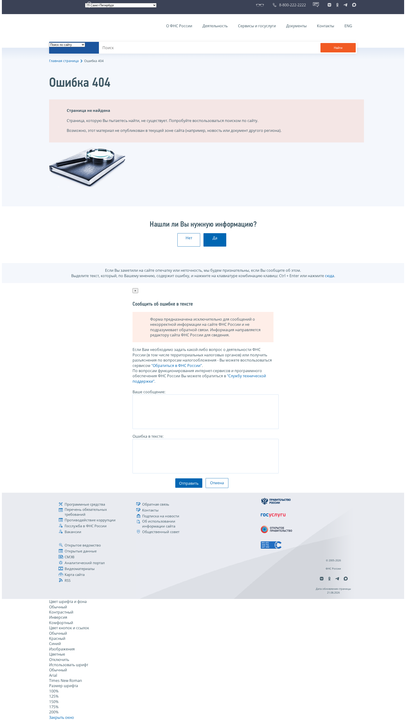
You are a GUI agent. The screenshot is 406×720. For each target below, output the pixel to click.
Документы (296, 25)
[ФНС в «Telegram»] (345, 4)
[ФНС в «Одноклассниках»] (337, 4)
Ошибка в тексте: (148, 436)
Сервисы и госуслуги (257, 25)
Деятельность (215, 25)
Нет (189, 237)
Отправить (189, 483)
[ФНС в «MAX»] (353, 4)
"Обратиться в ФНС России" (176, 365)
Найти (338, 48)
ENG (348, 25)
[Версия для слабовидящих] (261, 5)
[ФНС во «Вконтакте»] (329, 4)
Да (215, 237)
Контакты (325, 25)
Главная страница (64, 61)
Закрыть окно (61, 717)
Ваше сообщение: (149, 391)
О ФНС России (179, 25)
